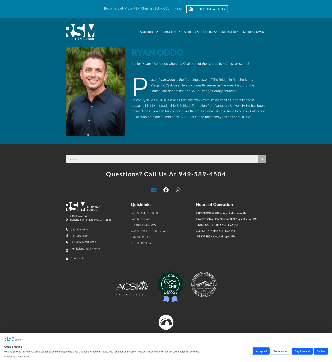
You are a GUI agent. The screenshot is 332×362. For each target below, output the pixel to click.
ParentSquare (141, 219)
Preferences (280, 351)
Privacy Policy (154, 351)
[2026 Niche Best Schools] (170, 287)
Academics (147, 31)
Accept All (261, 351)
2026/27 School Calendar (149, 231)
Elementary (204, 230)
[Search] (262, 159)
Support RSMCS (253, 31)
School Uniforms (143, 225)
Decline (321, 351)
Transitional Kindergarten (215, 219)
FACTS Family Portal (145, 213)
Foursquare (158, 91)
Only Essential (302, 351)
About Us (190, 31)
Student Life (228, 31)
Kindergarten (206, 225)
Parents (208, 31)
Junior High (204, 236)
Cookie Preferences (145, 243)
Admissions (169, 31)
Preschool (204, 213)
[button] (156, 32)
